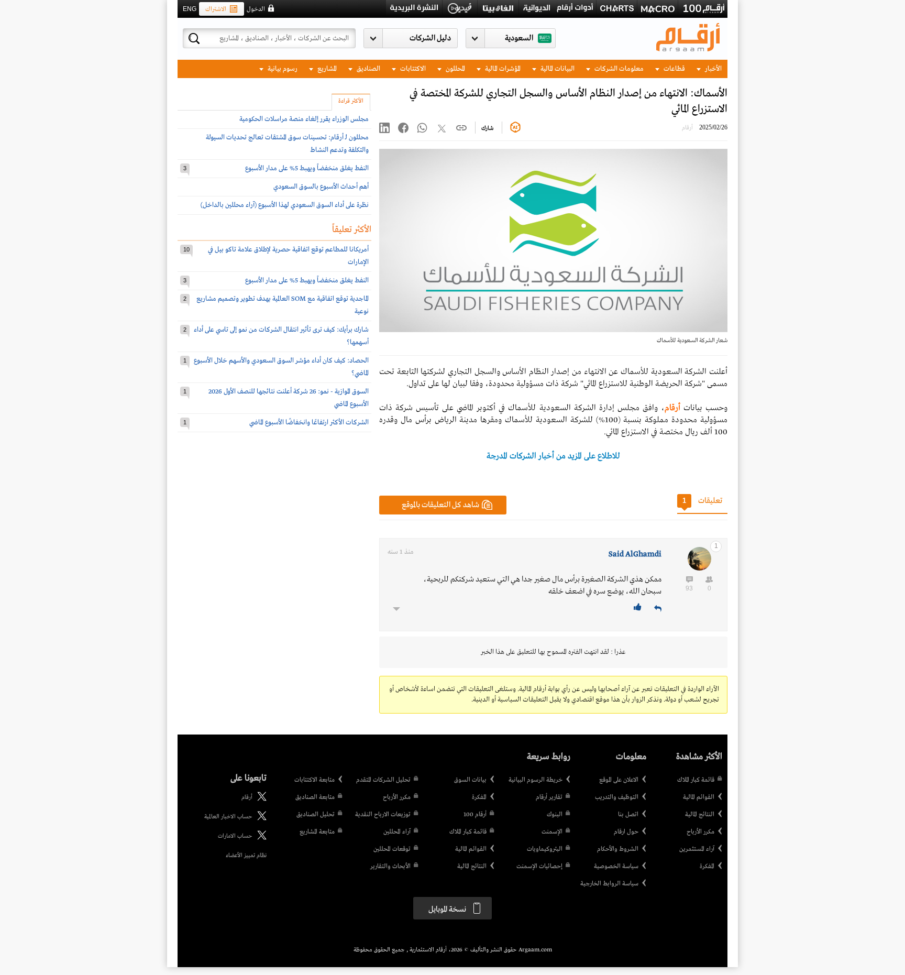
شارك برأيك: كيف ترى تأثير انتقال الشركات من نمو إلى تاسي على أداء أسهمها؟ (281, 336)
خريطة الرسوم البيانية (535, 780)
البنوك (554, 814)
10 (186, 249)
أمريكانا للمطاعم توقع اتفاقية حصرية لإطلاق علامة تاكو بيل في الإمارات (288, 256)
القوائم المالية (698, 797)
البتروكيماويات (544, 849)
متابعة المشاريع (317, 832)
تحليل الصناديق (315, 814)
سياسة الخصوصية (616, 866)
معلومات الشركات (618, 68)
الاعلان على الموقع (618, 780)
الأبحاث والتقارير (390, 866)
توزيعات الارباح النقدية (383, 814)
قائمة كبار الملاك (695, 780)
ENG (189, 9)
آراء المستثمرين (696, 849)
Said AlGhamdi (635, 554)
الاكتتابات (412, 68)
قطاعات (673, 68)
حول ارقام (626, 832)
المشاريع (326, 68)
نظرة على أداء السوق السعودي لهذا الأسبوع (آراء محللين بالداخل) (285, 205)
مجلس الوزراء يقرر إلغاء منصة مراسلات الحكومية (304, 119)
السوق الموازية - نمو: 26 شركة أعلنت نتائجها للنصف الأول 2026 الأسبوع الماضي (288, 398)
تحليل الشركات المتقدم (383, 780)
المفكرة (707, 866)
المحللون (454, 68)
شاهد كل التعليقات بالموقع (440, 505)
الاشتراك (215, 9)
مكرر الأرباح (700, 832)
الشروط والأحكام (617, 849)
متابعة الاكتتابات (314, 780)
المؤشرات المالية (502, 68)
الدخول (256, 9)
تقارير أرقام (549, 797)
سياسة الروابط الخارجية (609, 884)
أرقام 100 (475, 814)
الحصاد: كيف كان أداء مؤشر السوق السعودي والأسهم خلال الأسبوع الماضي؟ (281, 367)
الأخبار (712, 68)
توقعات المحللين (392, 849)
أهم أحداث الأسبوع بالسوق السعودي (321, 186)
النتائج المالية (699, 814)
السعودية (519, 38)
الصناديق (367, 68)
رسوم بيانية (281, 68)
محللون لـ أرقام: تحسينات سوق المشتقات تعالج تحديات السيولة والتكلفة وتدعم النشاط (287, 144)
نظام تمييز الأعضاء (246, 855)
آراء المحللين (397, 832)
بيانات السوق (470, 780)
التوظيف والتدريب (616, 797)
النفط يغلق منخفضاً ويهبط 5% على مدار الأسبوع (307, 168)
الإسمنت (552, 832)
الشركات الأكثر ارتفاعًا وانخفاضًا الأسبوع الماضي (309, 422)
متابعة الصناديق (315, 797)
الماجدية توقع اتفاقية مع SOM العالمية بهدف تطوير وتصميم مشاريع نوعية (282, 305)
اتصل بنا (628, 814)
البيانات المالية (557, 68)
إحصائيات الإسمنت (539, 866)
